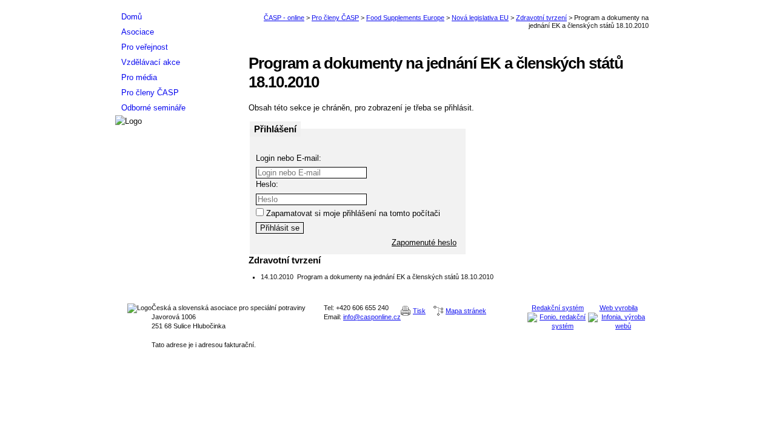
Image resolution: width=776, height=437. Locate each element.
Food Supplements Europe (405, 17)
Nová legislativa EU (480, 17)
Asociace (137, 31)
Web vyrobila (619, 307)
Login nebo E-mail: (288, 158)
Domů (131, 16)
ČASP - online (284, 17)
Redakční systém (558, 307)
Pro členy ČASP (335, 17)
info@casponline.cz (372, 316)
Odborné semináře (153, 107)
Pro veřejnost (144, 47)
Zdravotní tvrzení (541, 17)
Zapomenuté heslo (424, 242)
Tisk (419, 310)
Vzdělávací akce (150, 62)
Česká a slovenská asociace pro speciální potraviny (175, 4)
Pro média (139, 77)
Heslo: (267, 184)
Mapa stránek (466, 310)
